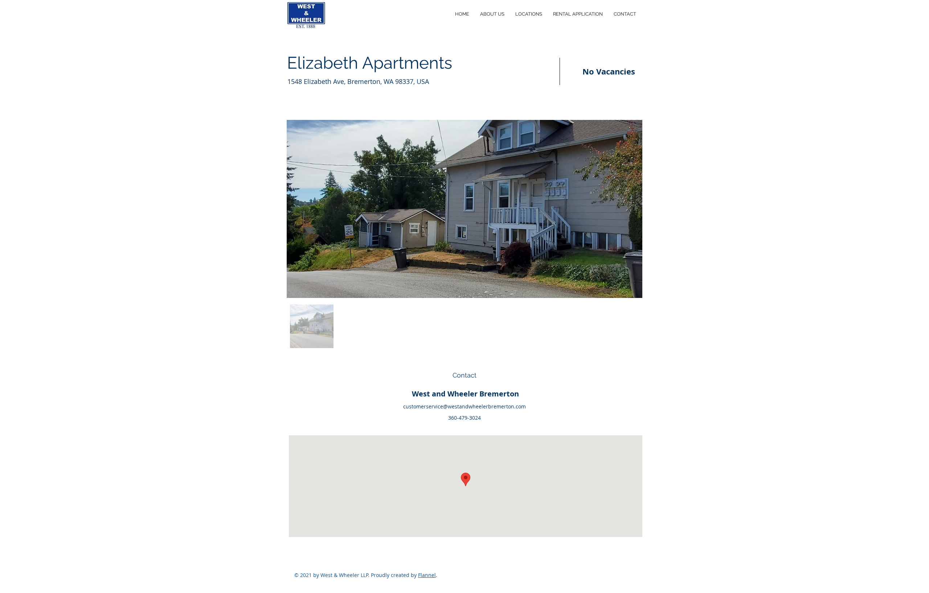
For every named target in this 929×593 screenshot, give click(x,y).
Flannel (427, 575)
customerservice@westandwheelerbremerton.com (464, 406)
